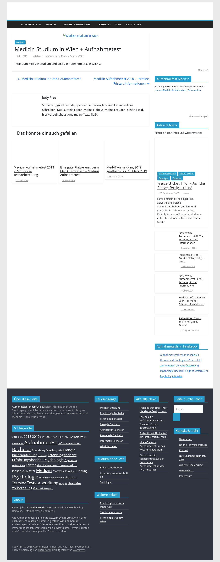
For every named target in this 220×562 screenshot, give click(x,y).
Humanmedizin (67, 465)
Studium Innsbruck (111, 512)
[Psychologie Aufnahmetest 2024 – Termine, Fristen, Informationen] (166, 281)
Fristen (31, 464)
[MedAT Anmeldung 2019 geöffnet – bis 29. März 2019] (127, 152)
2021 (49, 437)
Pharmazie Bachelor (111, 435)
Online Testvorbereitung (193, 444)
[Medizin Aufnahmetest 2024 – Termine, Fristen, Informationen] (166, 303)
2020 (42, 436)
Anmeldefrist (77, 436)
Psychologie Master (171, 376)
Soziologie (106, 482)
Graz (40, 465)
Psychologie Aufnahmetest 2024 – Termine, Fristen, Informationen (191, 280)
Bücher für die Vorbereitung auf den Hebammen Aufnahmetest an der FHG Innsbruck (152, 462)
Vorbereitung (22, 488)
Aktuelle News (187, 173)
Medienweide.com (40, 507)
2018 (27, 436)
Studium (51, 24)
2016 (15, 436)
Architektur (18, 443)
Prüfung (82, 471)
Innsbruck (18, 471)
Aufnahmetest (53, 56)
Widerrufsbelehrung (191, 465)
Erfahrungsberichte (77, 24)
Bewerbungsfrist (54, 450)
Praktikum (70, 471)
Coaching (42, 455)
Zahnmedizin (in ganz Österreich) (179, 365)
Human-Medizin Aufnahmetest (170, 90)
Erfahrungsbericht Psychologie (38, 459)
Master (30, 471)
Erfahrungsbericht (62, 455)
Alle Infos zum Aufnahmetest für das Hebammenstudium (152, 446)
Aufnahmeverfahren (69, 443)
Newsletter (133, 24)
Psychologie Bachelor (112, 413)
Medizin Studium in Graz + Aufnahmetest (49, 79)
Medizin (20, 42)
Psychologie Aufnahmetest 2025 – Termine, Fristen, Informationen (191, 237)
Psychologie (25, 476)
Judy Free (37, 56)
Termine (19, 482)
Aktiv (118, 24)
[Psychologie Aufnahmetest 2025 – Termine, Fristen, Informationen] (166, 238)
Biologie (69, 450)
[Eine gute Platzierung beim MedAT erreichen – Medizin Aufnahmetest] (80, 152)
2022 (55, 436)
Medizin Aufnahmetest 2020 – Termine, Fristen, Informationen (122, 81)
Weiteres (177, 178)
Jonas (186, 193)
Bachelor (21, 449)
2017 (20, 436)
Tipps (61, 483)
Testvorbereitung (42, 483)
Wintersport (46, 488)
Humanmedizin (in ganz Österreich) (180, 360)
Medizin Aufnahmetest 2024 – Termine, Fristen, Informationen (192, 301)
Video (77, 483)
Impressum (185, 476)
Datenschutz (186, 470)
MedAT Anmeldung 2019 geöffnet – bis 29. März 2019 (127, 169)
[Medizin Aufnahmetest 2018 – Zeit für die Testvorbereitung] (34, 152)
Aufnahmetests (31, 24)
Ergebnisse (70, 460)
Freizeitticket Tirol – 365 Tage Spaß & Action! (190, 322)
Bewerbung (38, 450)
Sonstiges (163, 178)
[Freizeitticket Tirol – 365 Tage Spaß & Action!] (166, 324)
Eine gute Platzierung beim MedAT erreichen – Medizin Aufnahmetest (79, 171)
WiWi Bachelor (108, 446)
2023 (61, 436)
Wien (81, 56)
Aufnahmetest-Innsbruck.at (28, 406)
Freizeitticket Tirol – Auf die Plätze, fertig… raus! (181, 185)
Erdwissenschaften (111, 467)
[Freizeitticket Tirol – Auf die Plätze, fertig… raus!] (181, 153)
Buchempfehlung (24, 455)
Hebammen (50, 465)
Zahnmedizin (194, 90)
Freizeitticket (18, 465)
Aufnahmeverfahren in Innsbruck (179, 354)
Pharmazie (58, 471)
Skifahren (44, 477)
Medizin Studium (110, 407)
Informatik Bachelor (111, 440)
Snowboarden (56, 477)
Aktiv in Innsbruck (167, 173)
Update (69, 483)
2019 (36, 436)
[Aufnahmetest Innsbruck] (15, 24)
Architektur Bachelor (112, 429)
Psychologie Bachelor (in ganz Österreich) (184, 370)
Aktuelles (104, 24)
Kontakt (183, 450)
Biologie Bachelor (110, 424)
